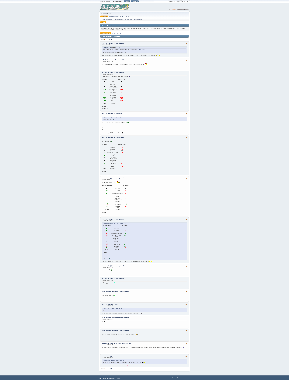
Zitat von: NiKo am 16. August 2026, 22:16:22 (113, 308)
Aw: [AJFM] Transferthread (114, 356)
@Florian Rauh (142, 49)
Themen (113, 33)
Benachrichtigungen (105, 33)
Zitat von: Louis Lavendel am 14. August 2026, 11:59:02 (115, 360)
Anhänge (119, 33)
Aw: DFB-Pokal (123, 60)
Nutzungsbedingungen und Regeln (176, 377)
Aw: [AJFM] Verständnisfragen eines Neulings (117, 291)
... (109, 39)
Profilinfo (103, 22)
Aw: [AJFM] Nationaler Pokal (115, 113)
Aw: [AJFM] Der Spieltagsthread (116, 43)
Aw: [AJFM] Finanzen (113, 304)
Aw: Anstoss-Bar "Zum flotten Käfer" (123, 343)
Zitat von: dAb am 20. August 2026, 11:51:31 (113, 117)
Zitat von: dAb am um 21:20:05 (112, 47)
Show (107, 108)
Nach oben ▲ (187, 377)
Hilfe (168, 377)
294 (111, 39)
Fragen (103, 291)
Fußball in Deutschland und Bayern (110, 60)
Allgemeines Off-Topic (107, 343)
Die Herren (104, 43)
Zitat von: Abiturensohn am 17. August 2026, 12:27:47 (115, 223)
